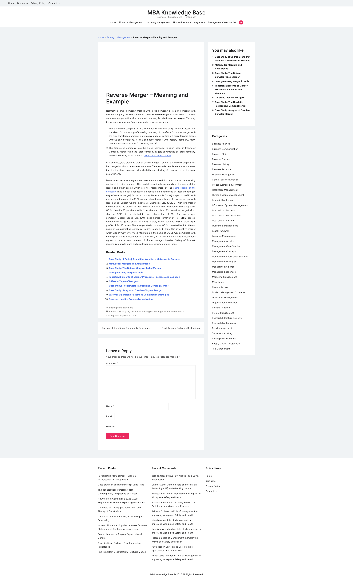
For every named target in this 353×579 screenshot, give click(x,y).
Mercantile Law (220, 287)
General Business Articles (225, 179)
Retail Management (222, 328)
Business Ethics (220, 154)
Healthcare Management (225, 189)
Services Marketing (222, 333)
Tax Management (221, 348)
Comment (112, 363)
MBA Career (218, 282)
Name (110, 406)
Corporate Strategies (142, 311)
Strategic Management (118, 37)
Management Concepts (224, 251)
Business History (220, 164)
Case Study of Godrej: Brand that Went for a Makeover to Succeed (144, 259)
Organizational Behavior (224, 302)
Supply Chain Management (226, 343)
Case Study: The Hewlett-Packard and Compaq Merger (139, 285)
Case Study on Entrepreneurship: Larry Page (121, 484)
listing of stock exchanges (157, 155)
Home (11, 3)
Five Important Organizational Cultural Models (122, 551)
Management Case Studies (222, 22)
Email (110, 416)
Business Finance (221, 159)
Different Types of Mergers (124, 281)
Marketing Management (157, 22)
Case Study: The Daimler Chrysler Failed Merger (135, 268)
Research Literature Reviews (227, 318)
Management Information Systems (230, 256)
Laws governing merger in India (126, 272)
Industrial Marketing (222, 200)
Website (110, 426)
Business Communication (225, 149)
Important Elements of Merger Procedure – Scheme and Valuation (144, 277)
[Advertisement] (151, 71)
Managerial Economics (224, 271)
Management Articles (223, 241)
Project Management (223, 312)
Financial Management (130, 22)
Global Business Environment (227, 184)
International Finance (223, 220)
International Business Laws (226, 215)
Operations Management (225, 297)
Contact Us (54, 3)
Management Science (223, 266)
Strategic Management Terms (121, 315)
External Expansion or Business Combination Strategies (139, 294)
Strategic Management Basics (169, 311)
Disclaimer (22, 3)
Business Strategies (119, 311)
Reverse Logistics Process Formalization (131, 299)
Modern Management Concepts (228, 292)
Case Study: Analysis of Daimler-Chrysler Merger (135, 290)
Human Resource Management (189, 22)
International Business (223, 210)
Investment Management (225, 225)
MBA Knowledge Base (176, 12)
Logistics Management (224, 236)
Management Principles (224, 261)
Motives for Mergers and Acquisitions (129, 263)
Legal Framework (221, 231)
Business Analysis (221, 143)
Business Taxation (221, 169)
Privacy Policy (38, 3)
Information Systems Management (230, 205)
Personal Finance (221, 307)
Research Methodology (224, 323)
